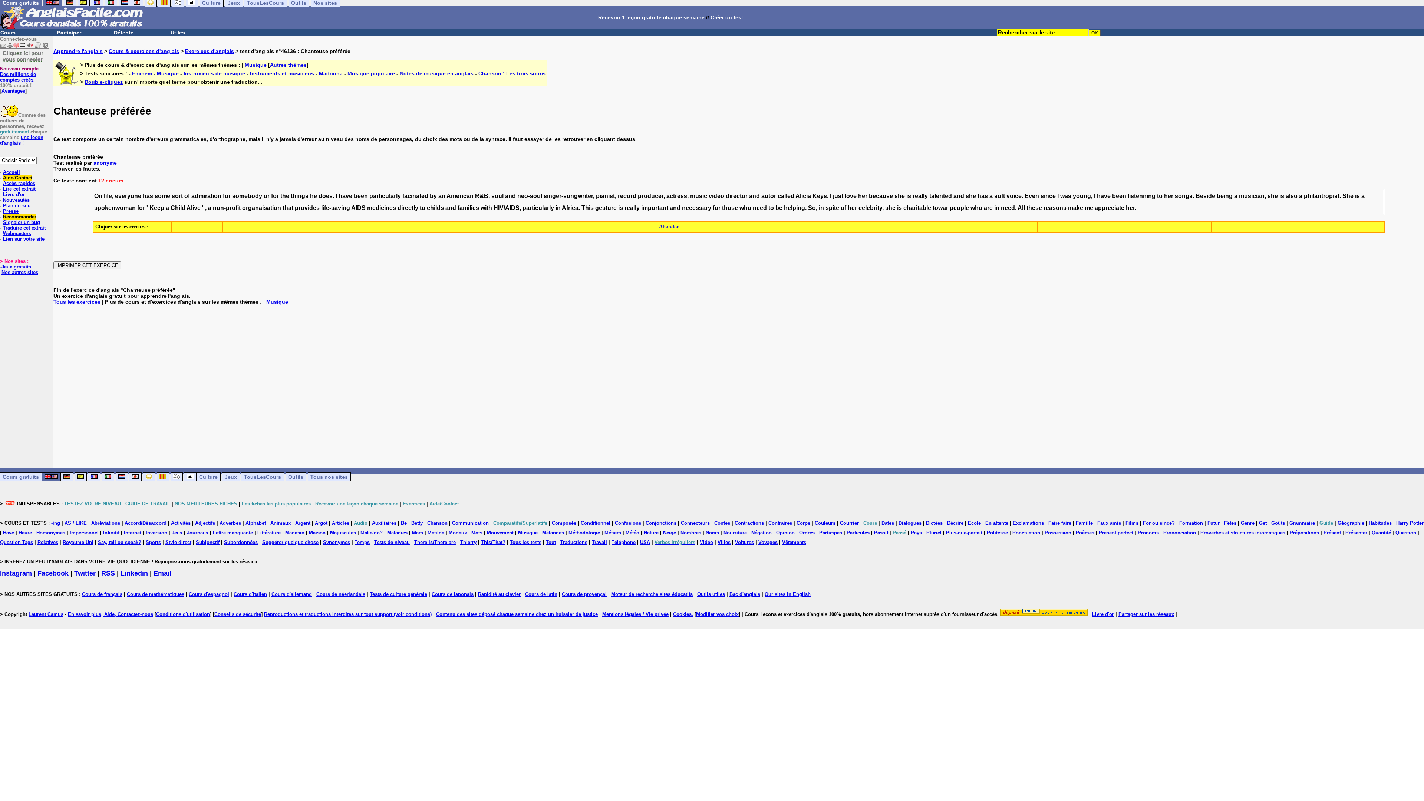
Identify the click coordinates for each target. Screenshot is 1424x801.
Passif (881, 532)
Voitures (744, 542)
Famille (1084, 523)
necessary (696, 208)
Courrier (849, 523)
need (760, 208)
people (959, 208)
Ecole (974, 523)
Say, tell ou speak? (119, 542)
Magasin (294, 532)
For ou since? (1159, 523)
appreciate (1109, 208)
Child (178, 208)
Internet (132, 532)
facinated (415, 196)
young (1082, 196)
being (1225, 196)
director (737, 196)
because (881, 196)
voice (1014, 196)
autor (768, 196)
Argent (302, 523)
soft (999, 196)
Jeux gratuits (16, 267)
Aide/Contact (17, 178)
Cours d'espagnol (209, 594)
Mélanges (553, 532)
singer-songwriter (568, 196)
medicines (381, 208)
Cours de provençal (584, 594)
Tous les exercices (76, 302)
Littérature (269, 532)
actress (676, 196)
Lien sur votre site (23, 239)
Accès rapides (19, 183)
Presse (11, 211)
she (899, 196)
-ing (55, 523)
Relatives (47, 542)
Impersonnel (84, 532)
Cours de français (102, 594)
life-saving (335, 208)
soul (497, 196)
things (300, 196)
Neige (669, 532)
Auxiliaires (384, 523)
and (510, 196)
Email (162, 573)
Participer (69, 33)
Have (8, 532)
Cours (8, 33)
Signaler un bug (21, 222)
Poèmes (1085, 532)
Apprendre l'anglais (78, 51)
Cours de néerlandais (340, 594)
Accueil (11, 172)
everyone (128, 196)
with (486, 208)
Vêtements (794, 542)
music (698, 196)
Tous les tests (525, 542)
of (187, 196)
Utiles (178, 33)
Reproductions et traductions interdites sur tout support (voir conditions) (348, 614)
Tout (551, 542)
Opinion (785, 532)
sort (177, 196)
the (284, 196)
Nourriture (735, 532)
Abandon (669, 227)
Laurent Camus (46, 614)
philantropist (1321, 196)
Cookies (682, 614)
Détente (124, 33)
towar (940, 208)
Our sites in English (788, 594)
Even (1032, 196)
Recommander (19, 217)
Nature (651, 532)
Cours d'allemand (291, 594)
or (267, 196)
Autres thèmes (288, 65)
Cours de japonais (453, 594)
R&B (481, 196)
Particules (858, 532)
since (1048, 196)
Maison (317, 532)
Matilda (436, 532)
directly (408, 208)
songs (1184, 196)
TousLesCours (262, 477)
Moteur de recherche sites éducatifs (652, 594)
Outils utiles (711, 594)
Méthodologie (584, 532)
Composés (564, 523)
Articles (340, 523)
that (288, 208)
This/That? (493, 542)
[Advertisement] (738, 386)
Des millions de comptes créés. (19, 74)
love (851, 196)
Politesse (997, 532)
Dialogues (910, 523)
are (988, 208)
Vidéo (706, 542)
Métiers (612, 532)
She (1348, 196)
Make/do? (371, 532)
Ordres (807, 532)
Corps (803, 523)
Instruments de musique (214, 73)
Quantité (1381, 532)
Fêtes (1230, 523)
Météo (632, 532)
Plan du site (16, 205)
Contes (722, 523)
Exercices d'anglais (209, 51)
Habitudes (1380, 523)
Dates (887, 523)
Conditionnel (595, 523)
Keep (156, 208)
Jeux (231, 477)
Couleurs (825, 523)
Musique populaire (371, 73)
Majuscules (343, 532)
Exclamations (1028, 523)
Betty (417, 523)
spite (832, 208)
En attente (996, 523)
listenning (1142, 196)
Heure (25, 532)
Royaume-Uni (78, 542)
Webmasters (17, 233)
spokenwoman (115, 208)
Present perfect (1116, 532)
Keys (819, 196)
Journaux (197, 532)
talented (940, 196)
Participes (830, 532)
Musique (256, 65)
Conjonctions (661, 523)
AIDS (358, 208)
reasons (1055, 208)
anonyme (105, 163)
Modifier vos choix (717, 614)
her (862, 196)
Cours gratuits (21, 477)
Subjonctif (208, 542)
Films (1131, 523)
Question (1405, 532)
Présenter (1356, 532)
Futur (1213, 523)
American (460, 196)
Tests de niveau (392, 542)
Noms (712, 532)
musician (1252, 196)
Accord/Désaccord (146, 523)
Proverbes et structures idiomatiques (1242, 532)
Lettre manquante (233, 532)
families (468, 208)
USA (645, 542)
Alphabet (255, 523)
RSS (108, 573)
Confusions (628, 523)
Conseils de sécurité (237, 614)
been (361, 196)
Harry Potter (1410, 523)
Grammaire (1302, 523)
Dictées (934, 523)
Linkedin (134, 573)
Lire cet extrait (19, 189)
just (838, 196)
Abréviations (105, 523)
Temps (362, 542)
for (227, 196)
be (778, 208)
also (1292, 196)
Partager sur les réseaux (1146, 614)
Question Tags (16, 542)
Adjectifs (205, 523)
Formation (1191, 523)
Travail (599, 542)
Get (1263, 523)
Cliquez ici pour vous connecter (23, 56)
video (716, 196)
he (313, 196)
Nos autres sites (19, 272)
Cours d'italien (250, 594)
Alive (194, 208)
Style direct (178, 542)
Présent (1332, 532)
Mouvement (500, 532)
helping (794, 208)
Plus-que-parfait (964, 532)
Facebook (53, 573)
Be (404, 523)
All (1021, 208)
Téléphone (624, 542)
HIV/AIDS (507, 208)
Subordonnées (241, 542)
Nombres (690, 532)
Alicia (803, 196)
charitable (917, 208)
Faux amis (1109, 523)
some (162, 196)
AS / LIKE (76, 523)
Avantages (13, 91)
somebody (247, 196)
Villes (724, 542)
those (730, 208)
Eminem (142, 73)
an (441, 196)
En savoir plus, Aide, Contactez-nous (110, 614)
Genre (1248, 523)
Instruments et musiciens (282, 73)
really (920, 196)
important (654, 208)
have (345, 196)
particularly (385, 196)
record (627, 196)
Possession (1058, 532)
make (1075, 208)
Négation (761, 532)
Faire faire (1059, 523)
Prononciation (1179, 532)
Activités (181, 523)
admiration (206, 196)
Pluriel (934, 532)
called (786, 196)
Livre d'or (14, 194)
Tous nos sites (329, 477)
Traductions (573, 542)
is (908, 196)
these (1034, 208)
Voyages (768, 542)
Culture (208, 477)
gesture (606, 208)
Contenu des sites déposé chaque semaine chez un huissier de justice (517, 614)
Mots (476, 532)
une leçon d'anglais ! (21, 140)
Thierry (468, 542)
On (98, 196)
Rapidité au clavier (499, 594)
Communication (470, 523)
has (148, 196)
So (812, 208)
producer (650, 196)
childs (435, 208)
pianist (605, 196)
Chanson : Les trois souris (512, 73)
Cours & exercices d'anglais (144, 51)
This (587, 208)
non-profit (227, 208)
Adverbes (230, 523)
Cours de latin (541, 594)
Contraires (780, 523)
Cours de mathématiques (155, 594)
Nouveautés (16, 200)
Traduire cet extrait (24, 228)
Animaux (280, 523)
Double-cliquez (104, 82)
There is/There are (435, 542)
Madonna (331, 73)
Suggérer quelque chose (290, 542)
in (558, 208)
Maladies (397, 532)
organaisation (261, 208)
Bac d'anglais (744, 594)
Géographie (1351, 523)
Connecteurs (695, 523)
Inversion (156, 532)
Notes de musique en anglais (437, 73)
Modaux (458, 532)
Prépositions (1304, 532)
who (745, 208)
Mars (417, 532)
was (1065, 196)
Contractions (749, 523)
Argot (321, 523)
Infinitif (111, 532)
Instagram (16, 573)
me (1089, 208)
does (326, 196)
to (1160, 196)
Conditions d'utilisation (183, 614)
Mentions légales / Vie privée (635, 614)
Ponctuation (1026, 532)
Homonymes (50, 532)
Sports (153, 542)
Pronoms (1148, 532)
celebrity (870, 208)
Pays (916, 532)
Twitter (85, 573)
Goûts (1278, 523)
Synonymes (336, 542)
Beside (1205, 196)
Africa (570, 208)
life (108, 196)
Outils (295, 477)
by (433, 196)
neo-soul (529, 196)
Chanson (437, 523)
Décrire (955, 523)
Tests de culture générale (398, 594)
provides (307, 208)
